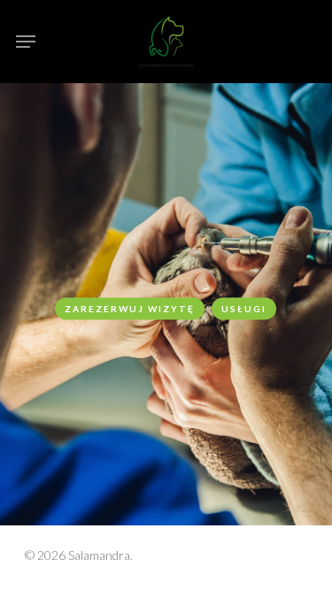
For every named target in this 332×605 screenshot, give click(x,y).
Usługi (243, 307)
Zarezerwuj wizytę (130, 307)
